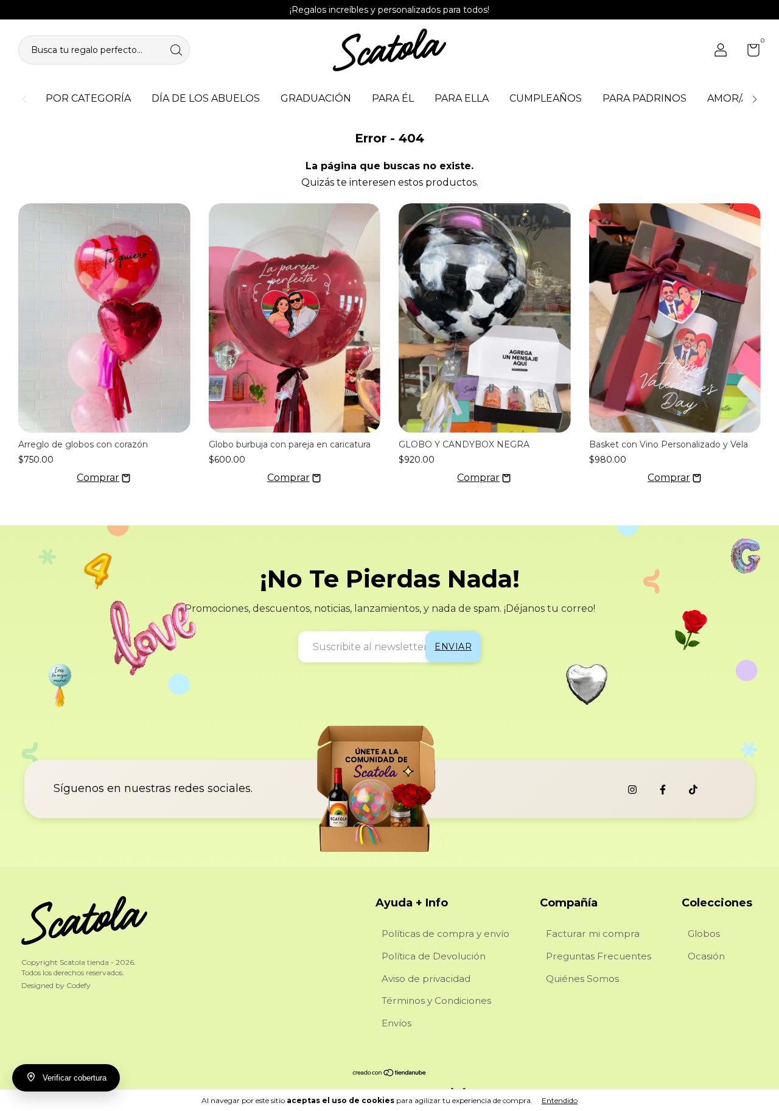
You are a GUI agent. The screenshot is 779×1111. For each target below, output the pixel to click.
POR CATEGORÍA (88, 98)
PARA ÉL (393, 98)
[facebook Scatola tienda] (663, 789)
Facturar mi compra (593, 933)
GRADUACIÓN (316, 98)
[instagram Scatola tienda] (632, 789)
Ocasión (706, 956)
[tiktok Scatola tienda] (693, 789)
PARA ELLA (462, 98)
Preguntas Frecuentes (598, 956)
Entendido (560, 1100)
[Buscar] (177, 49)
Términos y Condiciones (436, 1000)
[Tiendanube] (390, 1073)
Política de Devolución (434, 956)
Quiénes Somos (582, 978)
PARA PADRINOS (644, 98)
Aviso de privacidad (426, 978)
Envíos (396, 1023)
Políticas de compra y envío (445, 933)
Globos (704, 933)
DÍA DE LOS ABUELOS (206, 98)
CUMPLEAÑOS (545, 98)
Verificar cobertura (75, 1077)
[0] (749, 52)
